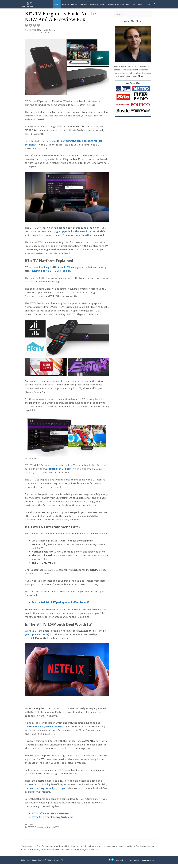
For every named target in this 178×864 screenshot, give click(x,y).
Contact (148, 4)
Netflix (47, 827)
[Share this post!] (26, 25)
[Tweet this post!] (30, 25)
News (56, 4)
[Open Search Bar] (155, 4)
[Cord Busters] (28, 4)
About (140, 4)
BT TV (31, 827)
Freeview (83, 4)
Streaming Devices (97, 4)
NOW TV (55, 827)
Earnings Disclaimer (149, 860)
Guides (74, 4)
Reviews (65, 4)
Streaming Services (116, 4)
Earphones (130, 4)
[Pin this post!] (34, 25)
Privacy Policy (133, 860)
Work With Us (120, 860)
